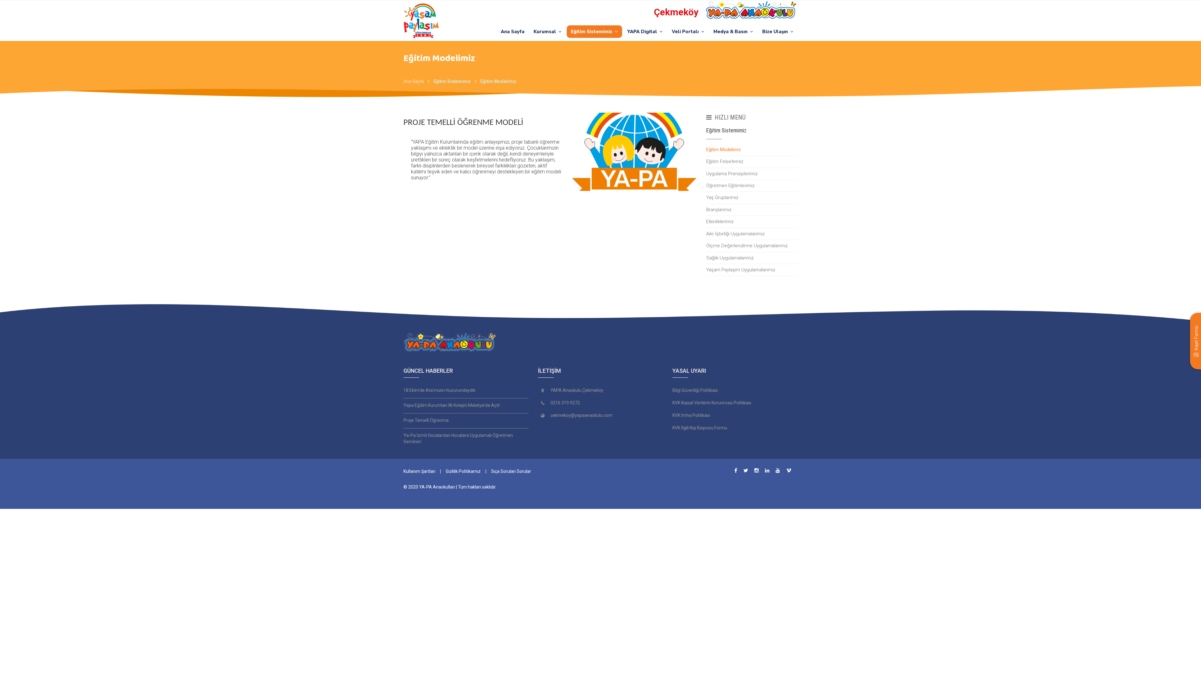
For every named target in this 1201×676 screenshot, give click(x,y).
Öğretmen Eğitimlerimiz (730, 185)
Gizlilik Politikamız (463, 471)
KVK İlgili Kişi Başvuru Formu (699, 427)
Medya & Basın (731, 31)
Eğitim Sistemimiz (593, 31)
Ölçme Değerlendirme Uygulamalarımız (747, 245)
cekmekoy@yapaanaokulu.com (581, 415)
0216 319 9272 (565, 402)
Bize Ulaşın (776, 31)
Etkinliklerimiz (720, 221)
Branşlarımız (719, 210)
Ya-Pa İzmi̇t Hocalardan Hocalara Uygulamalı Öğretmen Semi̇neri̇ (458, 438)
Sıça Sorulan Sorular (511, 471)
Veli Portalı (686, 31)
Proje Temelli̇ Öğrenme (426, 420)
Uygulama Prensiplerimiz (732, 174)
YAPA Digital (643, 31)
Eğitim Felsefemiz (724, 161)
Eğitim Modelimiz (723, 149)
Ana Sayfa (512, 31)
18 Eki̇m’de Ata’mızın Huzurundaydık (439, 390)
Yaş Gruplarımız (722, 197)
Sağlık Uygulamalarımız (730, 258)
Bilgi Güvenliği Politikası (695, 390)
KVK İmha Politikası (691, 415)
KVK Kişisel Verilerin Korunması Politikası (711, 402)
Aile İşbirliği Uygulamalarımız (735, 234)
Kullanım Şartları (419, 471)
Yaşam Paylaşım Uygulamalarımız (740, 270)
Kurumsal (546, 31)
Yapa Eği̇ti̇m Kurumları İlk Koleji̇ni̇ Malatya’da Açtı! (451, 405)
